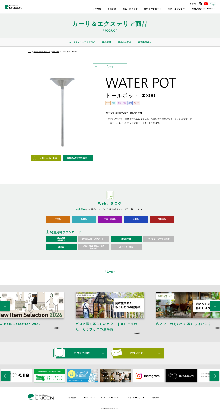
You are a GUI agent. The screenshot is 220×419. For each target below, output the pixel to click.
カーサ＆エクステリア (42, 52)
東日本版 (162, 219)
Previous (5, 306)
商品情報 (106, 42)
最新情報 (72, 398)
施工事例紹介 (144, 42)
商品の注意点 (124, 42)
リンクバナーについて (110, 398)
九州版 (136, 219)
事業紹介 (128, 9)
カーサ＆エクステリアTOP (82, 42)
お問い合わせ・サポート (206, 9)
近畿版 (84, 219)
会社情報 (115, 9)
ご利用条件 (155, 398)
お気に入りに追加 (48, 158)
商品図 (61, 247)
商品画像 (61, 239)
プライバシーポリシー (135, 398)
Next (215, 306)
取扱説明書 (126, 239)
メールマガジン (88, 398)
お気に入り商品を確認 (77, 158)
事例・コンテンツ (184, 9)
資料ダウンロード (163, 9)
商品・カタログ (144, 9)
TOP (29, 52)
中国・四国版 (110, 219)
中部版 (58, 219)
